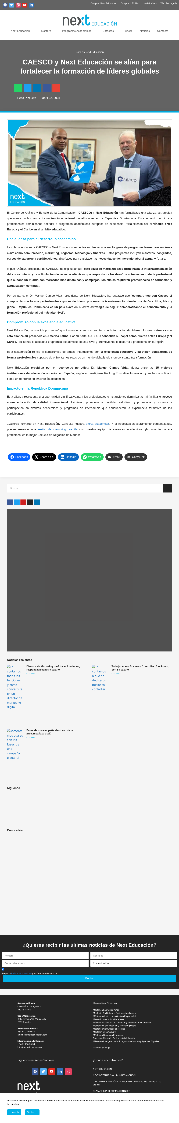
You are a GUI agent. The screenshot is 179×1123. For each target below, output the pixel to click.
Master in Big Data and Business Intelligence (114, 1013)
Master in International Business (108, 1019)
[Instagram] (30, 502)
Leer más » (30, 674)
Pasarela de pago (101, 1047)
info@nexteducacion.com (29, 1047)
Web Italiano (150, 3)
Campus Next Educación (104, 3)
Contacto (162, 30)
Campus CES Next (130, 3)
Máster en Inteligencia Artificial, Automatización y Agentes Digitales (126, 1041)
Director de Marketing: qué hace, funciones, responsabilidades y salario (53, 668)
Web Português (168, 3)
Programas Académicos (76, 30)
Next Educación (20, 30)
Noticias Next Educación (90, 51)
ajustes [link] (15, 1104)
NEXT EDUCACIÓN (102, 1069)
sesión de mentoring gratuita (57, 429)
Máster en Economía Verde (106, 1010)
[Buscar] (167, 488)
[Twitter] (17, 502)
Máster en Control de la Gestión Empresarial (114, 1016)
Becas (129, 30)
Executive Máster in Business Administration (114, 1038)
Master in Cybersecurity (104, 1032)
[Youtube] (23, 502)
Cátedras (108, 30)
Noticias (145, 30)
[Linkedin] (37, 502)
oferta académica (97, 423)
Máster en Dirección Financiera (108, 1035)
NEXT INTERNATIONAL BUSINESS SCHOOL (114, 1075)
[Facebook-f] (10, 502)
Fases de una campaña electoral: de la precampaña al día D (49, 732)
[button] (18, 88)
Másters (46, 30)
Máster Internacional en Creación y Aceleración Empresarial (122, 1022)
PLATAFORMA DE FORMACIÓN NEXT (111, 1091)
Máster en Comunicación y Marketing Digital (115, 1025)
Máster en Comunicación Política (109, 1028)
